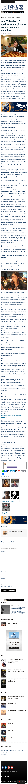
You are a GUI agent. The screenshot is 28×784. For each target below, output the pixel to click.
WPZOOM (9, 783)
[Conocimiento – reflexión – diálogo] (12, 7)
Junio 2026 (10, 730)
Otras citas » (14, 757)
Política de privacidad (6, 771)
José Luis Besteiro (7, 33)
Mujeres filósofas (15, 606)
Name (2, 565)
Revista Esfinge (13, 781)
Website (3, 578)
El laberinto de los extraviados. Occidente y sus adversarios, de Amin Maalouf (15, 661)
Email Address (4, 571)
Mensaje (3, 551)
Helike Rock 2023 (11, 703)
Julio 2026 (10, 723)
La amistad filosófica (12, 623)
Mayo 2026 (10, 737)
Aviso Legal (15, 771)
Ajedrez (8, 526)
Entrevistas (3, 17)
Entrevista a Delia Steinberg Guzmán (16, 710)
